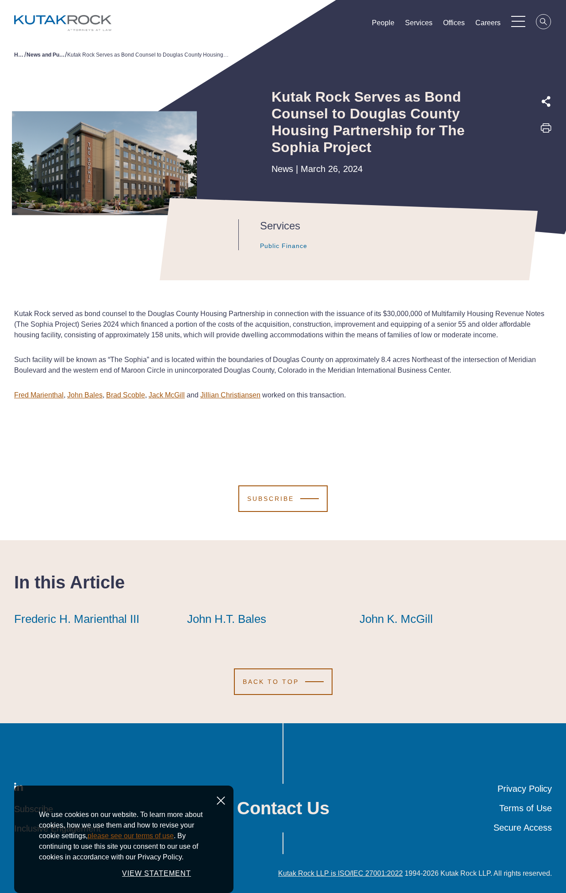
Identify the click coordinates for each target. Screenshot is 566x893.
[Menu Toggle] (518, 21)
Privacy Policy (524, 789)
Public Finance (283, 245)
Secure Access (522, 827)
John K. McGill (396, 619)
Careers (488, 23)
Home (19, 55)
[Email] (546, 190)
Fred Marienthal (39, 395)
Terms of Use (525, 808)
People (383, 23)
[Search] (544, 23)
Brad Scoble (125, 395)
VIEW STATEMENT (156, 873)
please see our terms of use (131, 836)
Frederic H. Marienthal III (76, 619)
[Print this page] (546, 131)
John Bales (85, 395)
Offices (454, 23)
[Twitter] (546, 149)
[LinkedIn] (546, 170)
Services (418, 23)
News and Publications (46, 55)
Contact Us (283, 808)
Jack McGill (167, 395)
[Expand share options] (546, 102)
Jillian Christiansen (230, 395)
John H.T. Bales (226, 619)
